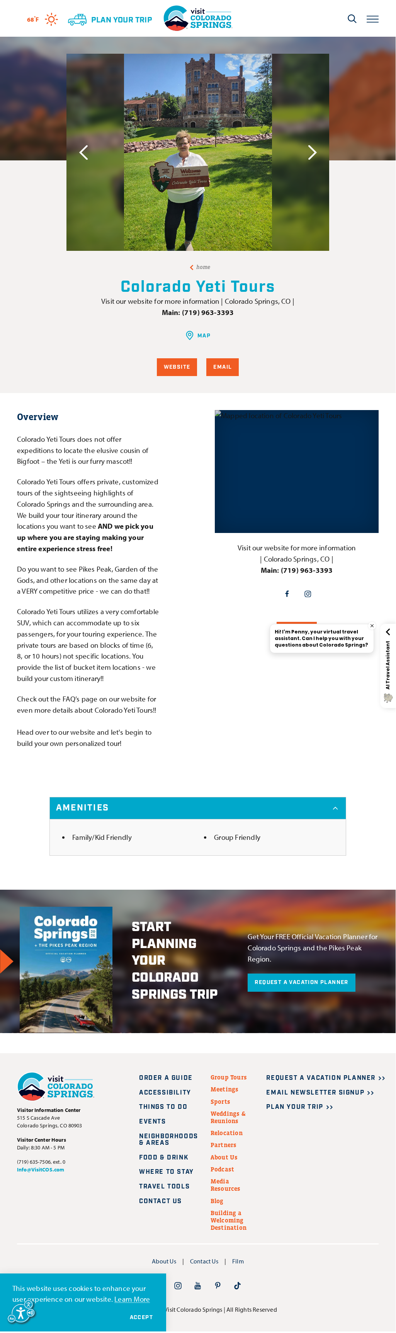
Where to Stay (166, 1172)
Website (177, 367)
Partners (224, 1144)
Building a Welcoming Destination (228, 1220)
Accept (141, 1317)
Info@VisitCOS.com (40, 1169)
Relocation (227, 1132)
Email (222, 367)
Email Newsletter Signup (315, 1093)
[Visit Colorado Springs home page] (198, 18)
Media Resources (226, 1185)
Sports (220, 1101)
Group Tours (229, 1077)
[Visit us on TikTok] (237, 1285)
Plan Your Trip (294, 1107)
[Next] (312, 152)
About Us (224, 1157)
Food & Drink (164, 1158)
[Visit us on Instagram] (178, 1285)
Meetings (225, 1089)
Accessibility (165, 1093)
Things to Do (163, 1107)
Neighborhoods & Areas (168, 1139)
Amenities (82, 808)
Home (203, 267)
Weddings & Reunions (228, 1117)
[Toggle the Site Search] (352, 19)
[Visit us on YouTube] (197, 1285)
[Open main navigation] (373, 18)
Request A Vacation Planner (301, 982)
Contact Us (160, 1201)
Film (238, 1261)
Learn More (132, 1299)
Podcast (222, 1169)
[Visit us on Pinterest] (218, 1285)
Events (152, 1122)
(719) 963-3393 (208, 312)
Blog (217, 1200)
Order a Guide (166, 1078)
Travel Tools (164, 1187)
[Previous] (83, 152)
